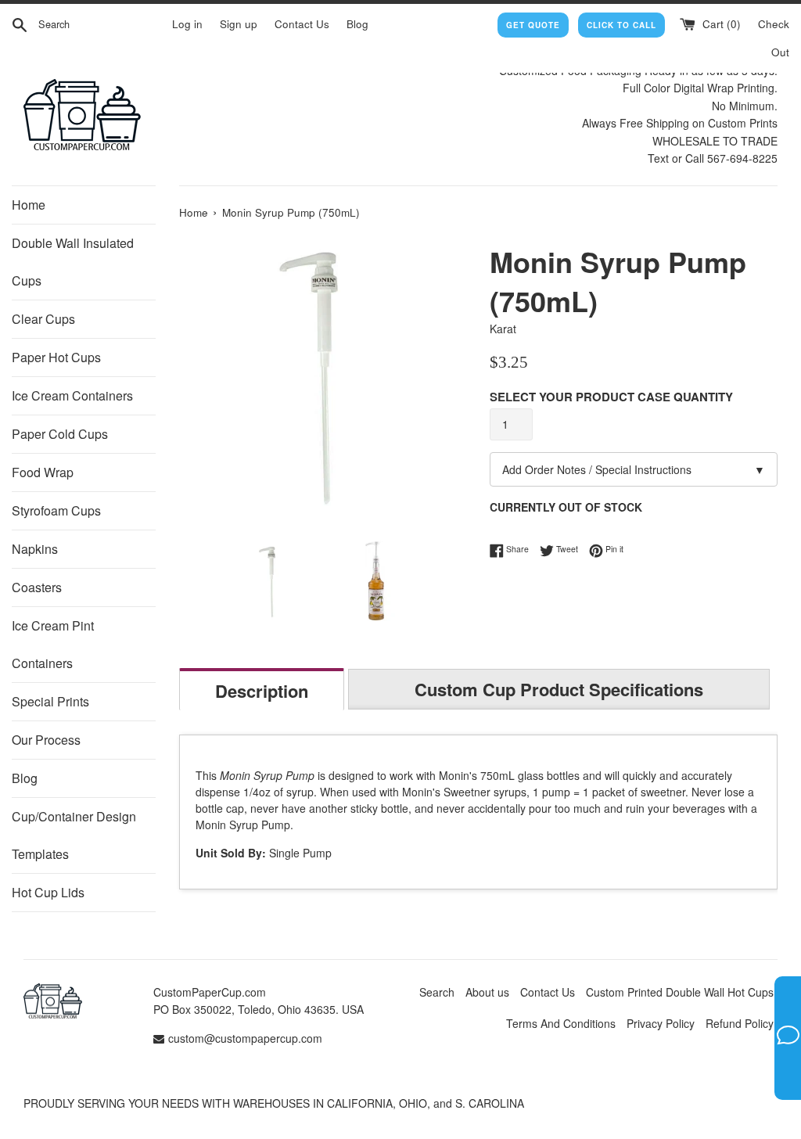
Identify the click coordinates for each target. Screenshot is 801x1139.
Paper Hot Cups (56, 357)
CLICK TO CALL (621, 25)
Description (261, 690)
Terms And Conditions (561, 1023)
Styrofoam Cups (56, 510)
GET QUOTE (533, 25)
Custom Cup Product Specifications (559, 689)
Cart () (720, 23)
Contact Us (302, 23)
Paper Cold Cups (60, 434)
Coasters (37, 587)
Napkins (35, 549)
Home (28, 205)
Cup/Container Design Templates (74, 835)
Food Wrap (43, 472)
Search (436, 992)
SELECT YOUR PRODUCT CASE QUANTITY (611, 396)
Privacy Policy (661, 1023)
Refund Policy (740, 1023)
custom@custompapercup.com (245, 1038)
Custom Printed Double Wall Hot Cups (680, 992)
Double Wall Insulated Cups (73, 261)
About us (487, 992)
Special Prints (50, 701)
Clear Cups (43, 319)
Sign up (238, 23)
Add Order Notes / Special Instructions (633, 469)
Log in (187, 23)
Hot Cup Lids (48, 892)
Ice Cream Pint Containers (53, 644)
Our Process (46, 740)
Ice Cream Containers (72, 395)
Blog (357, 23)
